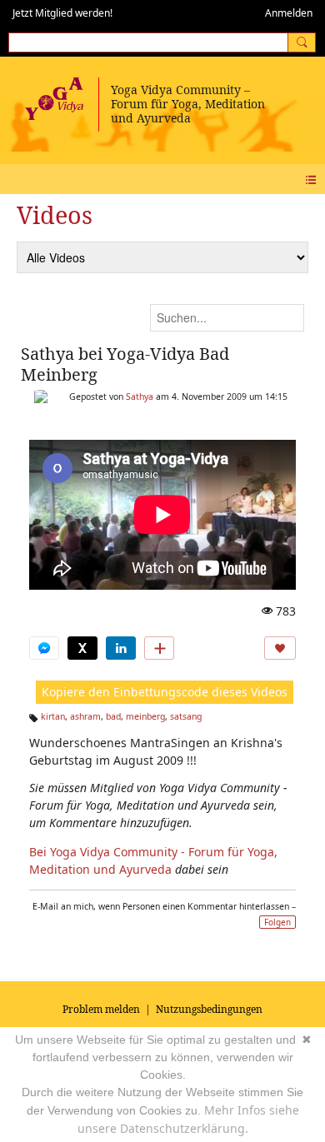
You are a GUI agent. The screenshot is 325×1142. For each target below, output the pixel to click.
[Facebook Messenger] (44, 648)
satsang (186, 716)
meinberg (145, 716)
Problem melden (101, 1009)
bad (113, 716)
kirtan (53, 716)
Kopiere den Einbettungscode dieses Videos (165, 692)
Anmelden (288, 13)
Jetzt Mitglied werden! (62, 13)
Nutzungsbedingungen (209, 1009)
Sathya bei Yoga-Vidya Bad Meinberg (125, 364)
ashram (85, 716)
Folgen (277, 922)
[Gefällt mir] (280, 648)
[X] (83, 648)
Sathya (139, 396)
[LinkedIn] (121, 648)
